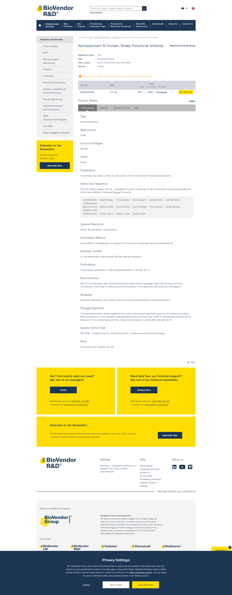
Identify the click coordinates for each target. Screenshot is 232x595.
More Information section (141, 572)
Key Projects (81, 25)
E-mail (63, 390)
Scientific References (142, 25)
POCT (45, 52)
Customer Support (148, 482)
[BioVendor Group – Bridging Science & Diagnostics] (56, 521)
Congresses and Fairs (150, 469)
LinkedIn (174, 467)
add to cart (188, 92)
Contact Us (187, 23)
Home (40, 25)
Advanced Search (96, 12)
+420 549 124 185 (80, 401)
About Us (172, 23)
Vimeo (190, 467)
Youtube (182, 467)
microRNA (48, 126)
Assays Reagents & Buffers (56, 132)
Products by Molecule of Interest (121, 25)
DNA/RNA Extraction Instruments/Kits (53, 107)
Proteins (47, 69)
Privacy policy (146, 475)
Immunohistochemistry (54, 82)
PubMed (192, 101)
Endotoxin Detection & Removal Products (54, 91)
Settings (86, 585)
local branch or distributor (76, 404)
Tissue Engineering (52, 99)
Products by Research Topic (98, 25)
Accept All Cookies (145, 585)
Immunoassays (50, 46)
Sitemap (144, 486)
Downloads (158, 23)
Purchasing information (150, 479)
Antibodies (115, 37)
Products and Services (52, 25)
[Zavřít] (230, 547)
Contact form (144, 390)
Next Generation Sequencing (51, 61)
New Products (68, 25)
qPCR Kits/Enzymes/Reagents (55, 117)
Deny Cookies (116, 585)
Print (192, 362)
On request (162, 92)
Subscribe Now (54, 165)
